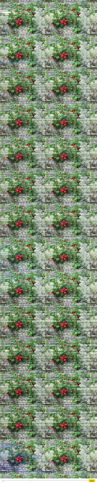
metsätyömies (42, 473)
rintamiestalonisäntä (74, 473)
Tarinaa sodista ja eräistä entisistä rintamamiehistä (11, 21)
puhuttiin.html (35, 267)
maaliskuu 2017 (5, 29)
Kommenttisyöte (5, 48)
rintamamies (43, 285)
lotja (32, 473)
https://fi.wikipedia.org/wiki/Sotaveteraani (9, 251)
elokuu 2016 (4, 36)
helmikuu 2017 (4, 31)
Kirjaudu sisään (5, 45)
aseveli (19, 285)
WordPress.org (5, 49)
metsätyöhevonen (36, 473)
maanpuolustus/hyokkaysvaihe (33, 277)
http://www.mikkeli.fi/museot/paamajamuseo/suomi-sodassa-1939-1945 (16, 275)
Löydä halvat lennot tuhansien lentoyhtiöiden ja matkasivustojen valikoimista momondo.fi (15, 60)
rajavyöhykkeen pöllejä (49, 473)
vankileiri (51, 285)
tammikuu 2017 (5, 32)
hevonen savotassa (23, 473)
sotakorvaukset (83, 473)
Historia (3, 41)
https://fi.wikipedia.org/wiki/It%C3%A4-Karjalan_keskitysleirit (13, 281)
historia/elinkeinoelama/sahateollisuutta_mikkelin (55, 461)
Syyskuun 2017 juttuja (6, 19)
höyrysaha (29, 473)
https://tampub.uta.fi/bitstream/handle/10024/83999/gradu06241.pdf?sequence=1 (18, 269)
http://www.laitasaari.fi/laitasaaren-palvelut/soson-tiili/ (12, 253)
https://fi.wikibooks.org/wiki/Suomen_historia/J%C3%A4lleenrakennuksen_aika (17, 261)
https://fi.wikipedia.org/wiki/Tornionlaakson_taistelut (11, 255)
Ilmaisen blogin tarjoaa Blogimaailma (6, 476)
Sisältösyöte (4, 47)
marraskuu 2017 (5, 26)
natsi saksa (33, 285)
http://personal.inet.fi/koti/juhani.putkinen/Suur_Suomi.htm (13, 279)
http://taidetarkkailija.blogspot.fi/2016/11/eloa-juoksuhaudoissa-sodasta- (16, 267)
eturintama (23, 285)
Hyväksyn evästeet (92, 481)
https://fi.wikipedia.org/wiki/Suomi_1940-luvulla (10, 259)
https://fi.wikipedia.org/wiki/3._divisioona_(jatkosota (11, 245)
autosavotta (17, 473)
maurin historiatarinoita (4, 7)
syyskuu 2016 (4, 35)
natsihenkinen (38, 285)
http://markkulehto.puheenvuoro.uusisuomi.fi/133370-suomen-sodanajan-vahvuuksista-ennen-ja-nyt (22, 271)
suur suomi (48, 285)
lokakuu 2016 (4, 34)
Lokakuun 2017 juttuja (6, 18)
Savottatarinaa (5, 292)
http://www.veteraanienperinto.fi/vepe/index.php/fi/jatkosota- (13, 277)
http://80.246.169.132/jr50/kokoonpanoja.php (10, 273)
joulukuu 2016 (4, 33)
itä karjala (27, 285)
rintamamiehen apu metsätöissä (59, 473)
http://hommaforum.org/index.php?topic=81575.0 (11, 283)
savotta (79, 473)
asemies (16, 285)
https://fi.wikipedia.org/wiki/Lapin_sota (8, 257)
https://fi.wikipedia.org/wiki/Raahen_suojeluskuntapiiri (12, 247)
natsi (30, 285)
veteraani (55, 285)
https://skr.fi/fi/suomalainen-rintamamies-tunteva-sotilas (12, 265)
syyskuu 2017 (4, 28)
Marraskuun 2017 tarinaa (6, 17)
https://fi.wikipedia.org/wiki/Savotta (7, 263)
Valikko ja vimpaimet (4, 10)
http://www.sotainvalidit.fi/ (5, 249)
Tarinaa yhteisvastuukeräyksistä (8, 20)
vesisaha (88, 473)
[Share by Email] (0, 287)
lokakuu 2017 (4, 27)
